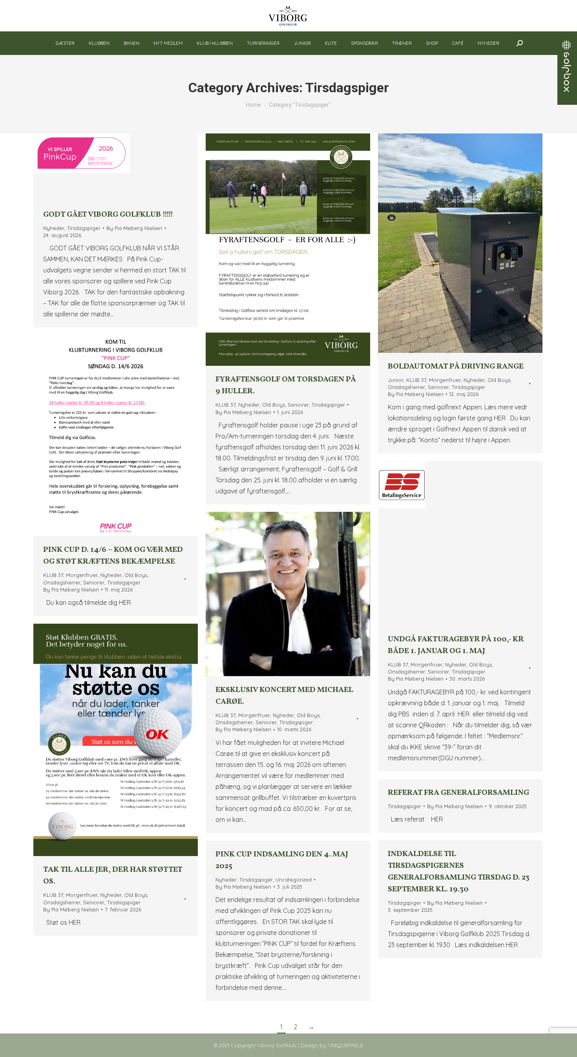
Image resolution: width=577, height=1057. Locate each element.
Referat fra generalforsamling (458, 792)
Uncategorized (294, 879)
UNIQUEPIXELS (346, 1045)
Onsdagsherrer (406, 387)
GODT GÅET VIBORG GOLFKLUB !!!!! (108, 214)
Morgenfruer (445, 380)
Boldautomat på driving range (456, 366)
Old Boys (273, 405)
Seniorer (298, 405)
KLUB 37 (225, 405)
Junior (396, 380)
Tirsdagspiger (83, 228)
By (134, 228)
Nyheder (53, 228)
